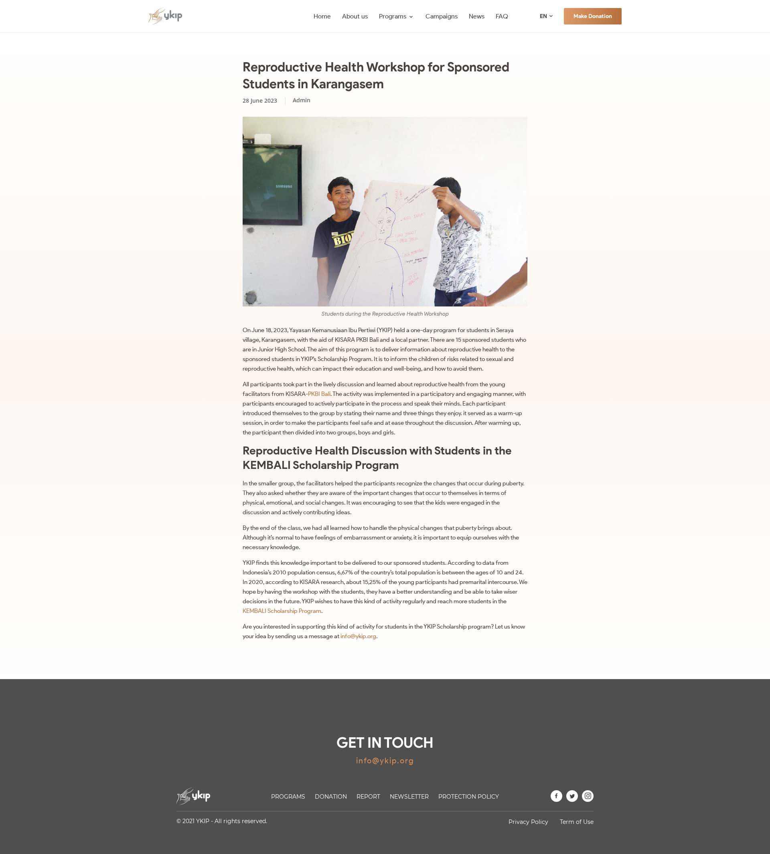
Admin (301, 100)
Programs (392, 16)
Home (322, 16)
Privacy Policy (528, 822)
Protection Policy (468, 796)
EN (543, 16)
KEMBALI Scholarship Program (282, 611)
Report (368, 796)
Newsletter (409, 796)
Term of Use (577, 822)
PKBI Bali (319, 394)
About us (355, 16)
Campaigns (442, 16)
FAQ (502, 16)
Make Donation (592, 16)
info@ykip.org (358, 636)
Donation (331, 796)
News (476, 16)
